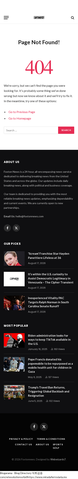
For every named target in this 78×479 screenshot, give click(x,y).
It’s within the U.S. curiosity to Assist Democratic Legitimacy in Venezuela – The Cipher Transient (50, 278)
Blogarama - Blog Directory (15, 473)
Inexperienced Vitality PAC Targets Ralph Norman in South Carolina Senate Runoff (48, 302)
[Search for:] (31, 130)
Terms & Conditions (51, 438)
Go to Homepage (20, 118)
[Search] (72, 17)
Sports (58, 444)
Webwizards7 (58, 459)
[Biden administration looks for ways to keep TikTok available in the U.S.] (14, 340)
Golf (56, 447)
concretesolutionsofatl (13, 477)
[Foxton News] (39, 17)
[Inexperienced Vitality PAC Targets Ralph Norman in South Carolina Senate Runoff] (14, 303)
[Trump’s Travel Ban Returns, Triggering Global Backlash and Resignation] (14, 392)
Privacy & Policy (21, 438)
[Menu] (6, 17)
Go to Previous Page (22, 112)
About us (42, 444)
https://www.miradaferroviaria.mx (47, 477)
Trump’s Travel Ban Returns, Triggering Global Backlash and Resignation (48, 391)
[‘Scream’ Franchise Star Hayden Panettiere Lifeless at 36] (14, 258)
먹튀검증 (37, 473)
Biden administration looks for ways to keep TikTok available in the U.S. (49, 339)
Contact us (23, 444)
